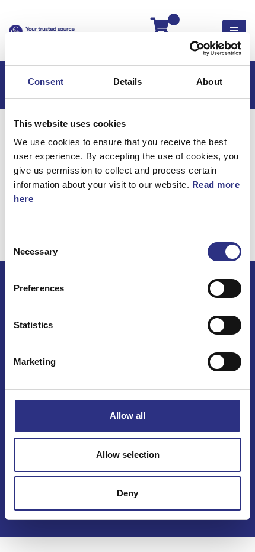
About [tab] (209, 81)
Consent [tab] (45, 81)
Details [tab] (127, 81)
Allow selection (128, 455)
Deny (127, 493)
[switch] (224, 288)
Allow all (127, 415)
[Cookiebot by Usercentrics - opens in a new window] (189, 48)
